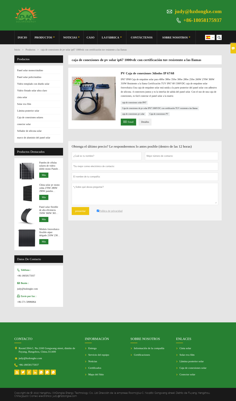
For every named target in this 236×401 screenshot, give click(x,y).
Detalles (145, 122)
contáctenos (142, 37)
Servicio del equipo (98, 354)
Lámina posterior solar (28, 110)
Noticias (92, 361)
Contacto (23, 339)
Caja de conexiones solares (30, 117)
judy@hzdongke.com (198, 11)
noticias (70, 37)
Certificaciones (142, 354)
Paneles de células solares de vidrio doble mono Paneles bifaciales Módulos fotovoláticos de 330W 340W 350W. (49, 166)
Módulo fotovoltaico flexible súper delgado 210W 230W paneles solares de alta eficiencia (49, 232)
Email (128, 121)
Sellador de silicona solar (29, 131)
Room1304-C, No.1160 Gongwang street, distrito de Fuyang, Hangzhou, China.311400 (47, 350)
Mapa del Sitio (96, 374)
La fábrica (110, 37)
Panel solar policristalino (29, 77)
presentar (80, 211)
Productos (43, 37)
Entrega (92, 348)
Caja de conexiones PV (158, 114)
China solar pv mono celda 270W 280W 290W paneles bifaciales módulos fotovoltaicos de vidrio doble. (49, 188)
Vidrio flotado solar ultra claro (32, 90)
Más (44, 175)
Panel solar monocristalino (30, 70)
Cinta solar (185, 348)
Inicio (22, 37)
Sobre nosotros (175, 37)
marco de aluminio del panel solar (33, 137)
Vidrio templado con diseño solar (33, 84)
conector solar (24, 124)
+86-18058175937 (202, 20)
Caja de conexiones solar (193, 368)
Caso (90, 37)
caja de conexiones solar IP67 (134, 102)
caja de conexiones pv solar (133, 114)
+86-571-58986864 (26, 302)
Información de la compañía (149, 348)
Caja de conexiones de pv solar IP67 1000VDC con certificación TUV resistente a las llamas (160, 108)
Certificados (94, 368)
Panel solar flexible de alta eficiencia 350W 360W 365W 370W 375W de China (48, 210)
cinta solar (22, 97)
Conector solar (187, 374)
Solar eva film (24, 104)
